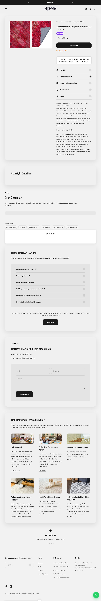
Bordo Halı (22, 227)
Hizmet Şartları (43, 574)
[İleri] (72, 2)
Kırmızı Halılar (46, 227)
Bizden (40, 563)
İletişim (40, 570)
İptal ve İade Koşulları (60, 563)
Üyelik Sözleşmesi (59, 574)
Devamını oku (15, 470)
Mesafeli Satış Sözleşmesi (61, 566)
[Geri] (28, 2)
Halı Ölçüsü (42, 470)
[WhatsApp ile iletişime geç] (96, 595)
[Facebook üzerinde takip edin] (6, 586)
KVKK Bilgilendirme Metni (61, 577)
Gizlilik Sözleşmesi (59, 570)
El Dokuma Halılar (34, 227)
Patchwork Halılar (78, 22)
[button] (61, 50)
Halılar (58, 22)
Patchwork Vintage (72, 227)
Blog (39, 566)
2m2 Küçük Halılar (11, 227)
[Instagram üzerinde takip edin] (11, 586)
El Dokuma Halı (66, 22)
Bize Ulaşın (50, 322)
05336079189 (27, 354)
